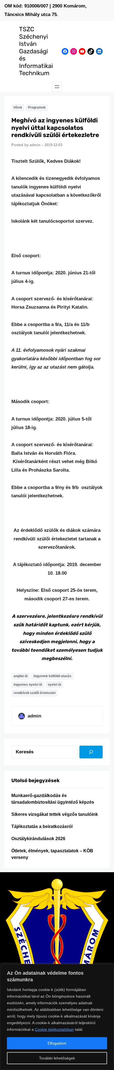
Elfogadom (57, 1043)
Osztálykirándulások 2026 (38, 838)
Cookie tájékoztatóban (54, 1029)
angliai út (21, 676)
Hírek (18, 107)
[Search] (91, 752)
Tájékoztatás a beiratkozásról (41, 826)
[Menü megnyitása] (57, 87)
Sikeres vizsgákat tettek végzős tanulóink (54, 814)
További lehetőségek (57, 1058)
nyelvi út (54, 685)
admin (35, 145)
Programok (37, 107)
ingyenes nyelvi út (28, 685)
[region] (57, 1017)
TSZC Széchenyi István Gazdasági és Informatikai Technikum (36, 51)
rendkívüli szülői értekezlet (35, 693)
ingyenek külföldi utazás (52, 676)
